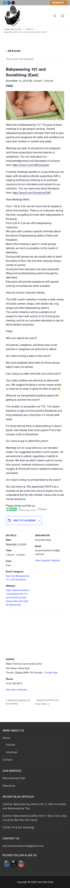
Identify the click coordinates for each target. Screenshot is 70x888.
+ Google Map (50, 672)
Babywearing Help (14, 778)
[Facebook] (9, 3)
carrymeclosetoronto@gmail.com (23, 845)
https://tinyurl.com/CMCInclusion (30, 165)
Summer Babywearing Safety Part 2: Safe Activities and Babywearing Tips (34, 806)
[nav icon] (62, 15)
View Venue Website (16, 689)
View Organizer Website (47, 560)
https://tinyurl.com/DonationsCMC (31, 192)
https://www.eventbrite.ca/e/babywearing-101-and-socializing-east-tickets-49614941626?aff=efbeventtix (18, 597)
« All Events (13, 51)
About (6, 737)
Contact (8, 759)
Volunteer (12, 752)
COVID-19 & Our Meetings (18, 827)
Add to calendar (24, 520)
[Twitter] (5, 3)
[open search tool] (54, 15)
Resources (9, 785)
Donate (58, 2)
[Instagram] (13, 3)
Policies (10, 744)
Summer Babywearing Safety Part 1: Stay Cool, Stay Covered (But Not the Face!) (35, 818)
